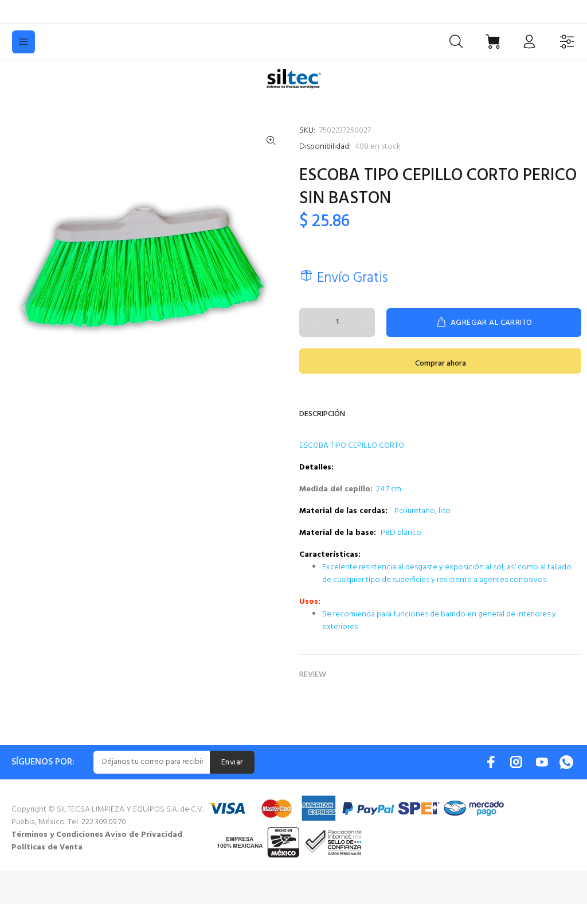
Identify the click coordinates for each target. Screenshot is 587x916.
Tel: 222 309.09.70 (97, 822)
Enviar (232, 762)
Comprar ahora (440, 363)
